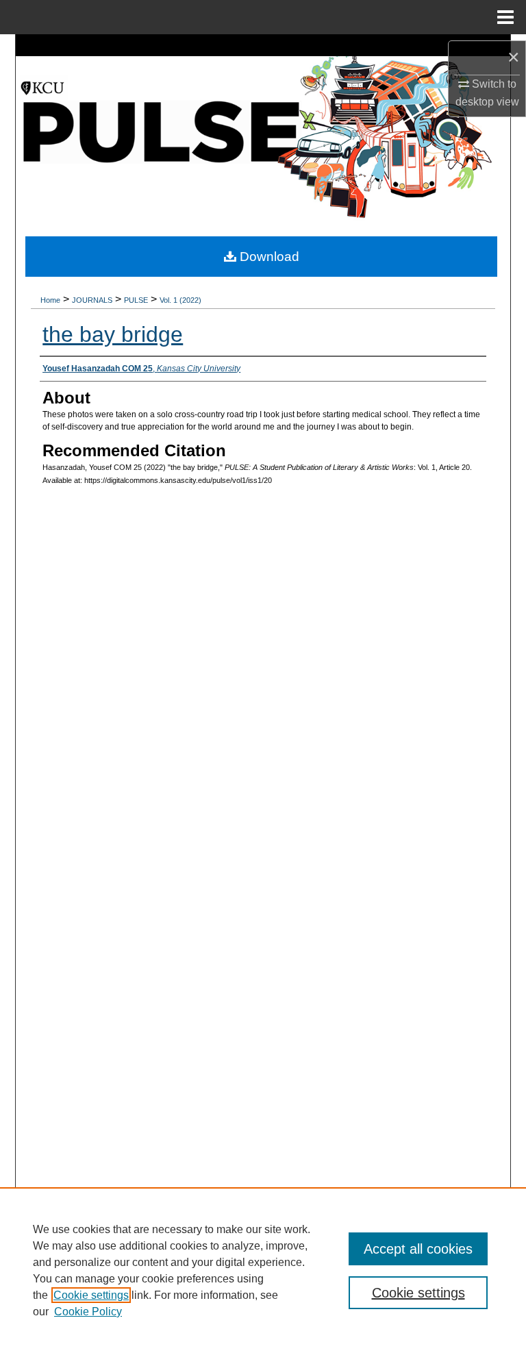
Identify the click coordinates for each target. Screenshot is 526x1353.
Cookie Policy (88, 1311)
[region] (263, 1270)
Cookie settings (91, 1295)
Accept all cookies (418, 1248)
